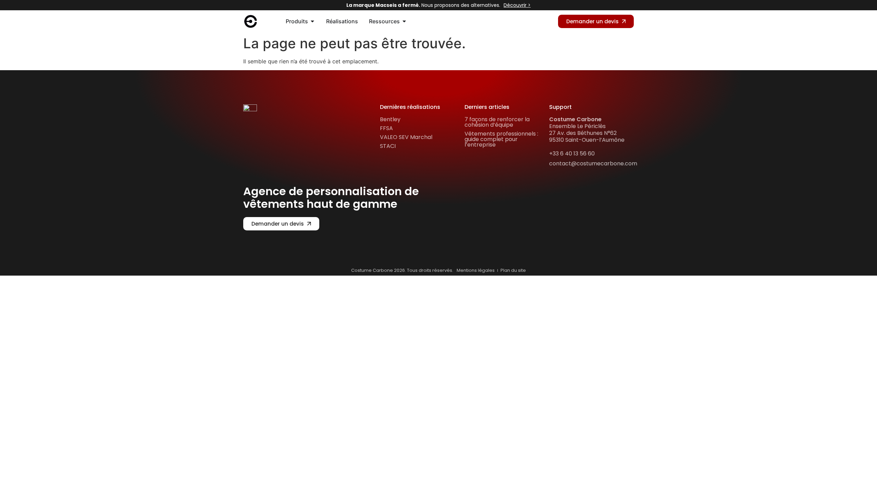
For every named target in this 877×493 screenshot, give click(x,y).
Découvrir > (517, 5)
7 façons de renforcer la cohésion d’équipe (497, 122)
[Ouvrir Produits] (312, 21)
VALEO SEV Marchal (406, 137)
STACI (388, 146)
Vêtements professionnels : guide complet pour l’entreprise (501, 139)
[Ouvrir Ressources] (404, 21)
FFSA (386, 128)
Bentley (390, 119)
